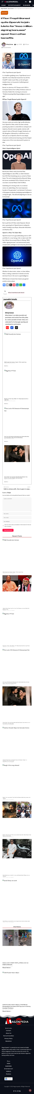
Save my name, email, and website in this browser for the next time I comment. (18, 525)
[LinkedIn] (20, 1091)
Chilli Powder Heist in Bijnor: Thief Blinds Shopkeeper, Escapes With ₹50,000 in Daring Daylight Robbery (16, 1006)
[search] (23, 2)
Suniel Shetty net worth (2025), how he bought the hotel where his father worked (16, 921)
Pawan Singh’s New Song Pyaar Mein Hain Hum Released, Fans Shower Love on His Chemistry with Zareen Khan (15, 477)
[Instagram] (18, 1091)
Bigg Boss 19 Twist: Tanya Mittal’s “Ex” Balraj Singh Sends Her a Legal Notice (16, 645)
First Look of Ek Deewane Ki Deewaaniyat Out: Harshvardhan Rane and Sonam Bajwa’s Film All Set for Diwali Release (16, 437)
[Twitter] (16, 1091)
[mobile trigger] (3, 1)
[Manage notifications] (30, 1090)
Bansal (7, 279)
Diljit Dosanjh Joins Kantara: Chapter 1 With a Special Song (15, 362)
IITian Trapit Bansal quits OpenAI (16, 292)
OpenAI (17, 225)
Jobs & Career (4, 12)
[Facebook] (14, 1091)
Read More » (6, 365)
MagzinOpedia (11, 1)
